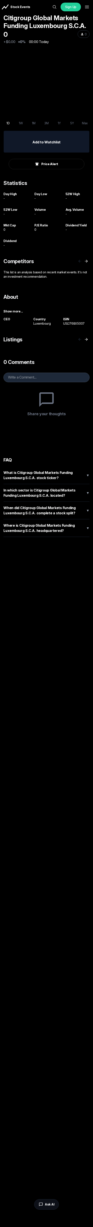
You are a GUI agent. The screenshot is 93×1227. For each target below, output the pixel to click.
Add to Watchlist (46, 142)
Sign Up (70, 7)
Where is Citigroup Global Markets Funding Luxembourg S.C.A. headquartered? (46, 528)
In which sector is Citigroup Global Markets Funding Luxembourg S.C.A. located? (46, 493)
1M (34, 123)
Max (85, 123)
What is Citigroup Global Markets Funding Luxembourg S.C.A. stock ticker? (46, 475)
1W (21, 123)
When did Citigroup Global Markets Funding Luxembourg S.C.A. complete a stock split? (46, 510)
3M (46, 123)
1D (8, 123)
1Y (59, 123)
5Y (72, 123)
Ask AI (50, 1204)
